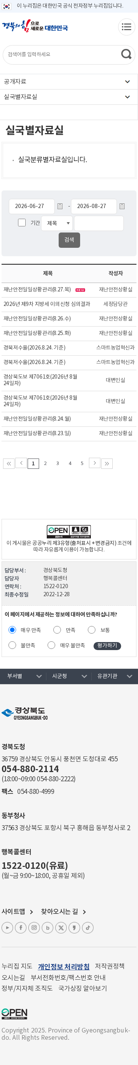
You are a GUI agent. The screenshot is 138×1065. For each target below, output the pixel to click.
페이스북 (20, 927)
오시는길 (13, 978)
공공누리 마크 (14, 1013)
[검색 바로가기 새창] (126, 54)
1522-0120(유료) (35, 866)
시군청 (59, 676)
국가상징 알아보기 (82, 989)
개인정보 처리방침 (64, 967)
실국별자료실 (20, 97)
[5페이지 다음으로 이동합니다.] (94, 463)
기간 (35, 223)
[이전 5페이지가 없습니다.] (21, 463)
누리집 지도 (17, 967)
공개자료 (15, 81)
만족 (71, 631)
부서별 (14, 676)
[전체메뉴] (126, 27)
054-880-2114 (30, 769)
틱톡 (88, 927)
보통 (105, 631)
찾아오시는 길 (59, 912)
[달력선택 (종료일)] (123, 206)
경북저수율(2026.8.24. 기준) (34, 348)
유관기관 (107, 676)
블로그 (47, 927)
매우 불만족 (72, 646)
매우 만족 (31, 631)
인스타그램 (34, 927)
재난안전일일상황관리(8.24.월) (37, 419)
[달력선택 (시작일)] (61, 206)
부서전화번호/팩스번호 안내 (68, 978)
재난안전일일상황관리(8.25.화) (37, 333)
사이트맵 (13, 912)
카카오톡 (74, 927)
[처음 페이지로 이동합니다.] (9, 464)
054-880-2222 (55, 779)
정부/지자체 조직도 (27, 989)
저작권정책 (110, 967)
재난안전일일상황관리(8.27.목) (37, 290)
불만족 (28, 646)
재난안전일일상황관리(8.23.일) (37, 434)
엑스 (61, 927)
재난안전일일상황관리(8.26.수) (37, 319)
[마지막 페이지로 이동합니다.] (107, 464)
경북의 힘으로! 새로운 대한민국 (35, 29)
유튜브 (7, 927)
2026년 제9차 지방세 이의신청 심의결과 (46, 304)
